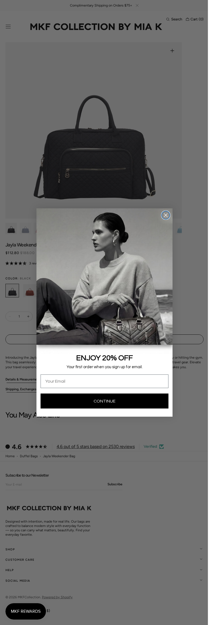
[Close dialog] (164, 215)
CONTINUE (102, 401)
